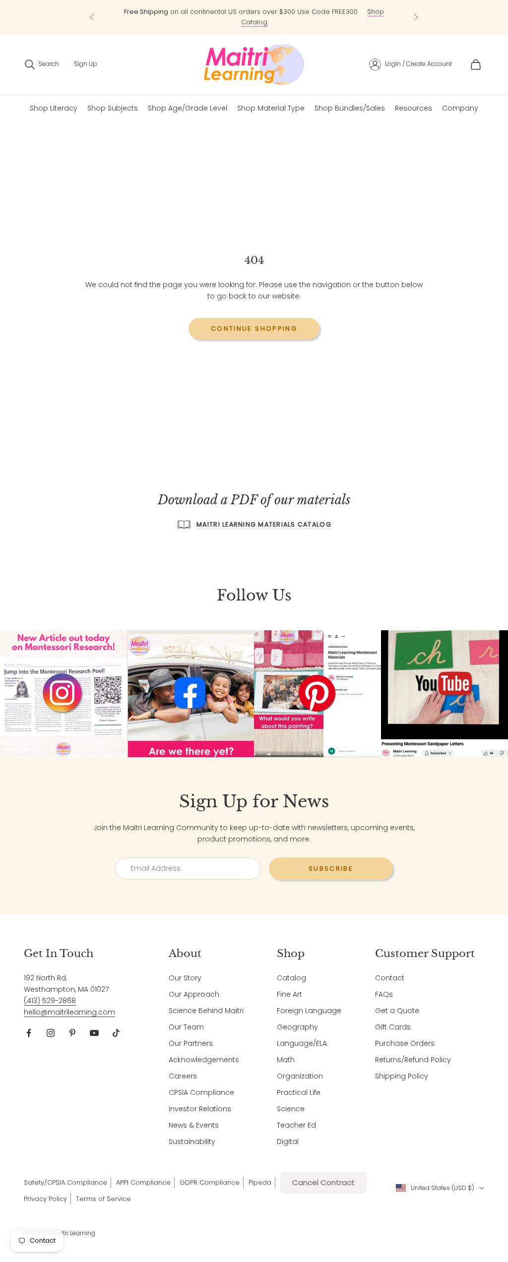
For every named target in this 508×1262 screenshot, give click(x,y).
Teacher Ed (296, 1125)
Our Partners (191, 1043)
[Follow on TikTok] (116, 1033)
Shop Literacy (53, 108)
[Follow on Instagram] (51, 1033)
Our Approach (194, 994)
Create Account (429, 64)
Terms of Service (103, 1198)
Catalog (291, 978)
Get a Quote (397, 1011)
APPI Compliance (143, 1182)
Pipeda (260, 1182)
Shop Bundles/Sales (350, 108)
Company (460, 108)
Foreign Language (309, 1011)
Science (291, 1109)
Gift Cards (393, 1027)
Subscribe (331, 868)
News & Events (194, 1125)
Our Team (186, 1027)
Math (286, 1060)
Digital (288, 1141)
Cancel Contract (323, 1182)
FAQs (384, 994)
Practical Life (298, 1092)
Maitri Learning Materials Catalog (263, 524)
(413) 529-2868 (50, 1001)
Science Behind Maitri (206, 1011)
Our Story (185, 978)
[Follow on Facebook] (29, 1033)
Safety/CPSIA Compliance (65, 1182)
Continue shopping (254, 328)
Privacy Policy (45, 1198)
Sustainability (192, 1141)
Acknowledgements (204, 1060)
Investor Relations (200, 1109)
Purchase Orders (405, 1043)
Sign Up (85, 64)
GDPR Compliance (210, 1182)
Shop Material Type (271, 108)
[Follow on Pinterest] (72, 1033)
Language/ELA (302, 1043)
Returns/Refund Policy (413, 1060)
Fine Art (289, 994)
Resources (413, 108)
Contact (389, 978)
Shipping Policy (401, 1076)
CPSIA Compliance (201, 1092)
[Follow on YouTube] (94, 1033)
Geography (297, 1027)
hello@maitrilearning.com (69, 1012)
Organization (300, 1076)
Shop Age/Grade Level (187, 108)
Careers (183, 1076)
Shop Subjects (112, 108)
